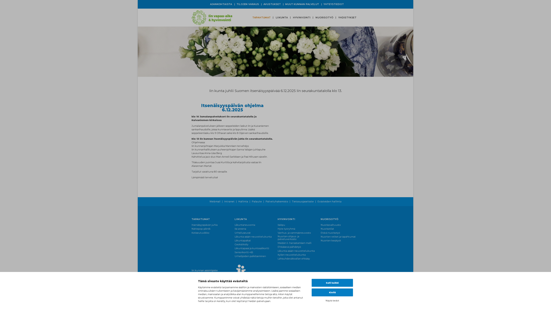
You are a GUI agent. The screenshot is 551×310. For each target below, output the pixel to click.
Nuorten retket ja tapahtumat (338, 236)
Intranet (229, 201)
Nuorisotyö (324, 17)
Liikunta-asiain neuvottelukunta (253, 236)
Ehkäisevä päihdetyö (289, 247)
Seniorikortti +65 (244, 252)
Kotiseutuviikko (200, 232)
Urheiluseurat (243, 232)
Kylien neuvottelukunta (292, 254)
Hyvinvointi (302, 17)
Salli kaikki (332, 282)
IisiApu (281, 225)
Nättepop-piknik (201, 228)
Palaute (257, 201)
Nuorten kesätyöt (331, 240)
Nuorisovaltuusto (331, 225)
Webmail (215, 201)
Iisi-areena (240, 228)
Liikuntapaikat (243, 240)
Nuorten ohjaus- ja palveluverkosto (288, 238)
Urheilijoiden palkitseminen (250, 256)
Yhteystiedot (334, 4)
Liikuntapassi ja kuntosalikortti (252, 248)
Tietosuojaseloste (303, 201)
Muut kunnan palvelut (302, 4)
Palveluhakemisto (277, 201)
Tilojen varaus (248, 4)
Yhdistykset (347, 17)
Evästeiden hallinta (330, 201)
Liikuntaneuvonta (245, 225)
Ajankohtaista (221, 4)
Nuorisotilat (327, 228)
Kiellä (332, 292)
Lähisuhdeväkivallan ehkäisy (294, 258)
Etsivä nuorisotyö (330, 232)
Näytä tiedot (332, 300)
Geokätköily (241, 244)
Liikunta (282, 17)
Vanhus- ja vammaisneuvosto (294, 232)
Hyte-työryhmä (286, 228)
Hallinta (243, 201)
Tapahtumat (261, 17)
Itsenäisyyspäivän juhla (205, 225)
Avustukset (272, 4)
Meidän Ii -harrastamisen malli (294, 243)
